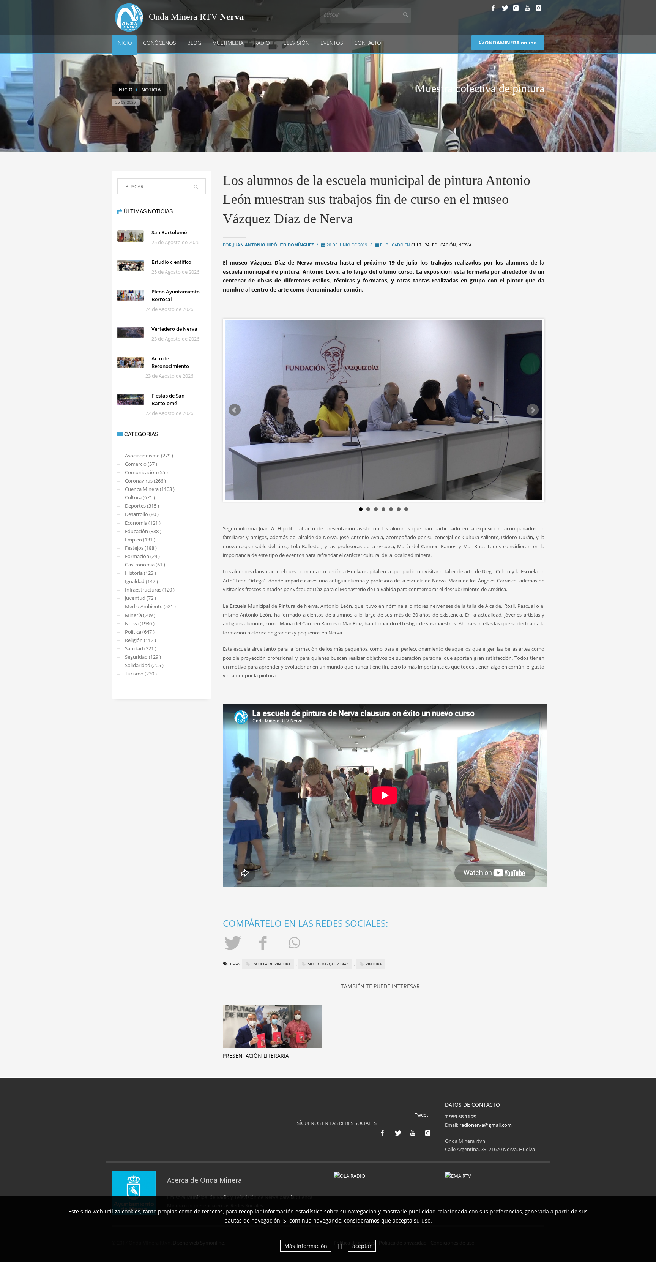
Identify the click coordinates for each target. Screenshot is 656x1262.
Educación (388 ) (143, 531)
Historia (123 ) (140, 572)
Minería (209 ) (140, 615)
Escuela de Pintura (271, 964)
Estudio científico (171, 262)
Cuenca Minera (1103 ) (150, 489)
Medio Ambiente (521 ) (150, 606)
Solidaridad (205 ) (144, 665)
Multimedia (227, 42)
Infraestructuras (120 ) (150, 589)
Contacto (367, 42)
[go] (196, 187)
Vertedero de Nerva (174, 328)
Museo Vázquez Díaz (328, 964)
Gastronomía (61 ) (145, 564)
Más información (305, 1245)
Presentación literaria (256, 1055)
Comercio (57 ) (141, 464)
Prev (235, 410)
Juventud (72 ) (140, 598)
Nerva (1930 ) (140, 623)
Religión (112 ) (140, 640)
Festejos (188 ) (141, 547)
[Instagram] (516, 8)
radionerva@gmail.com (485, 1125)
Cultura (420, 245)
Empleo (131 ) (140, 539)
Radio (262, 42)
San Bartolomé (169, 232)
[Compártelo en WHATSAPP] (295, 942)
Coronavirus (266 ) (145, 480)
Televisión (295, 42)
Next (533, 410)
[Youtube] (527, 8)
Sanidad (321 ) (140, 648)
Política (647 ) (140, 631)
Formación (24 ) (142, 556)
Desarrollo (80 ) (142, 514)
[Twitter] (504, 8)
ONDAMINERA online (510, 42)
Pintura (374, 964)
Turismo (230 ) (141, 673)
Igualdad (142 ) (141, 581)
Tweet (421, 1114)
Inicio (124, 42)
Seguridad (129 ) (143, 656)
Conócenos (159, 42)
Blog (194, 42)
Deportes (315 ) (142, 505)
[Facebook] (493, 8)
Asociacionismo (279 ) (149, 455)
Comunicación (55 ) (146, 472)
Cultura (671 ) (140, 497)
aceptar (362, 1245)
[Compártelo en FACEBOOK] (263, 942)
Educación (444, 245)
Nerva (465, 245)
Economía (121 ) (143, 522)
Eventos (331, 42)
